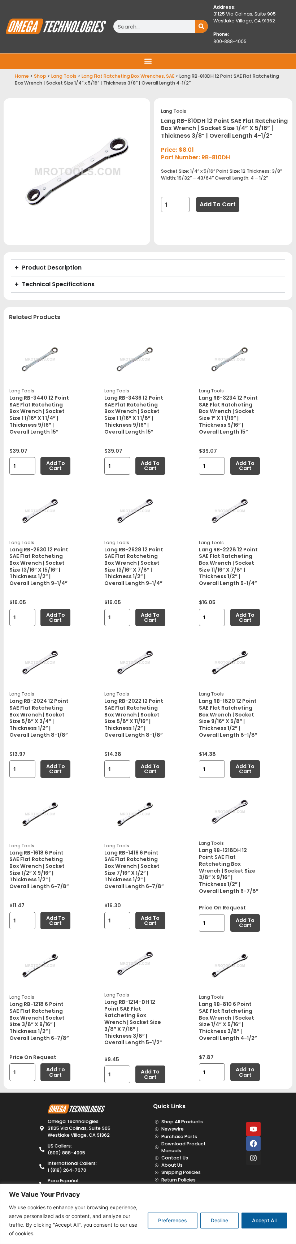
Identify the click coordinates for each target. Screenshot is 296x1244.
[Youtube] (253, 1129)
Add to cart (218, 204)
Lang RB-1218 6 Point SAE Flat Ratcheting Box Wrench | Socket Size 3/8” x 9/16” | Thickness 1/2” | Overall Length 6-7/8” (39, 1021)
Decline (219, 1220)
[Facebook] (253, 1143)
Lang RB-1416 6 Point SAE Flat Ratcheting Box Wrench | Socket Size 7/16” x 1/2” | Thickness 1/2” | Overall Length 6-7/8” (134, 869)
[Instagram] (253, 1158)
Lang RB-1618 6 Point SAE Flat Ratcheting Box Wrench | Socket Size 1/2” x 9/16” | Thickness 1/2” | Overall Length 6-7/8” (39, 869)
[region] (148, 1214)
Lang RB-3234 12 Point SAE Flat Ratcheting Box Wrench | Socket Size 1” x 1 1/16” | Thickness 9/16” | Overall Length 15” (228, 414)
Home (22, 76)
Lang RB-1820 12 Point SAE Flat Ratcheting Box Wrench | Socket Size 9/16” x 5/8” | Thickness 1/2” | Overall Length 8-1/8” (228, 718)
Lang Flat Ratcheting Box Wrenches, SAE (128, 76)
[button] (148, 61)
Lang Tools (64, 76)
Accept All (264, 1220)
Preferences (172, 1220)
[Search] (201, 26)
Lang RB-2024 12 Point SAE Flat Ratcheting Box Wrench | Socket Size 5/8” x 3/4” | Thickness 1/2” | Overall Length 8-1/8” (39, 718)
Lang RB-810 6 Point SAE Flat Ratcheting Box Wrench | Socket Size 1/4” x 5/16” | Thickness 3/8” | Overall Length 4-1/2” (228, 1021)
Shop (40, 76)
